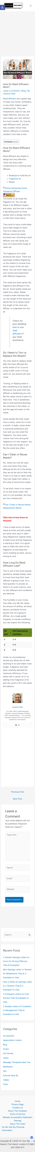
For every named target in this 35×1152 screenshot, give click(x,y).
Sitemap (17, 1120)
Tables (6, 1080)
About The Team (17, 1124)
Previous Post (17, 792)
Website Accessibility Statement (17, 1117)
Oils (4, 1071)
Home (17, 1101)
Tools (5, 1084)
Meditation (8, 1067)
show (15, 142)
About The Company (17, 1111)
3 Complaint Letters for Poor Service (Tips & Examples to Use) (16, 998)
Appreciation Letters (12, 1040)
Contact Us (17, 1107)
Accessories (8, 1036)
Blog (24, 91)
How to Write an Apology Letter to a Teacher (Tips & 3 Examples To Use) (17, 986)
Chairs (6, 1049)
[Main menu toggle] (30, 5)
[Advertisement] (17, 30)
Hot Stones (8, 1053)
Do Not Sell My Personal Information (13, 1128)
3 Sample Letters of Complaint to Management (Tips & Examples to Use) (17, 1010)
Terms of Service (17, 1114)
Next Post (17, 799)
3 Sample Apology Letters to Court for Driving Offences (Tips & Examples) (16, 961)
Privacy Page (18, 1104)
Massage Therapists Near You (16, 1062)
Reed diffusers (9, 98)
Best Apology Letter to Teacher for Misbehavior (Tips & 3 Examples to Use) (17, 973)
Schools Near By (10, 1075)
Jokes (5, 1058)
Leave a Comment (11, 91)
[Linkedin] (16, 725)
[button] (2, 7)
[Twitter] (19, 725)
